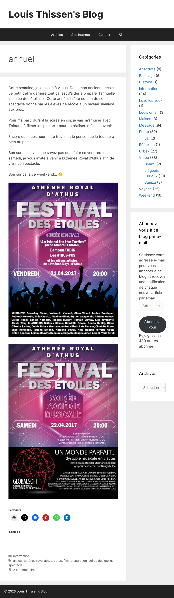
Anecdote (147, 69)
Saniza (150, 182)
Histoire (145, 82)
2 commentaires (24, 569)
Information (21, 556)
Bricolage (147, 76)
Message (146, 125)
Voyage (145, 189)
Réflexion (147, 145)
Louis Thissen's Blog (55, 14)
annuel (17, 560)
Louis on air (149, 112)
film (66, 560)
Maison (145, 119)
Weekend (147, 195)
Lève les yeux (150, 100)
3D (147, 138)
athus (58, 560)
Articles (57, 35)
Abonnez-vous (152, 324)
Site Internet (80, 35)
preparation (78, 560)
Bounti (150, 164)
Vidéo (144, 157)
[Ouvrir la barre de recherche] (120, 34)
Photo (144, 132)
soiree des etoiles (101, 560)
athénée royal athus (38, 560)
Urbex (144, 151)
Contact (104, 35)
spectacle (15, 565)
